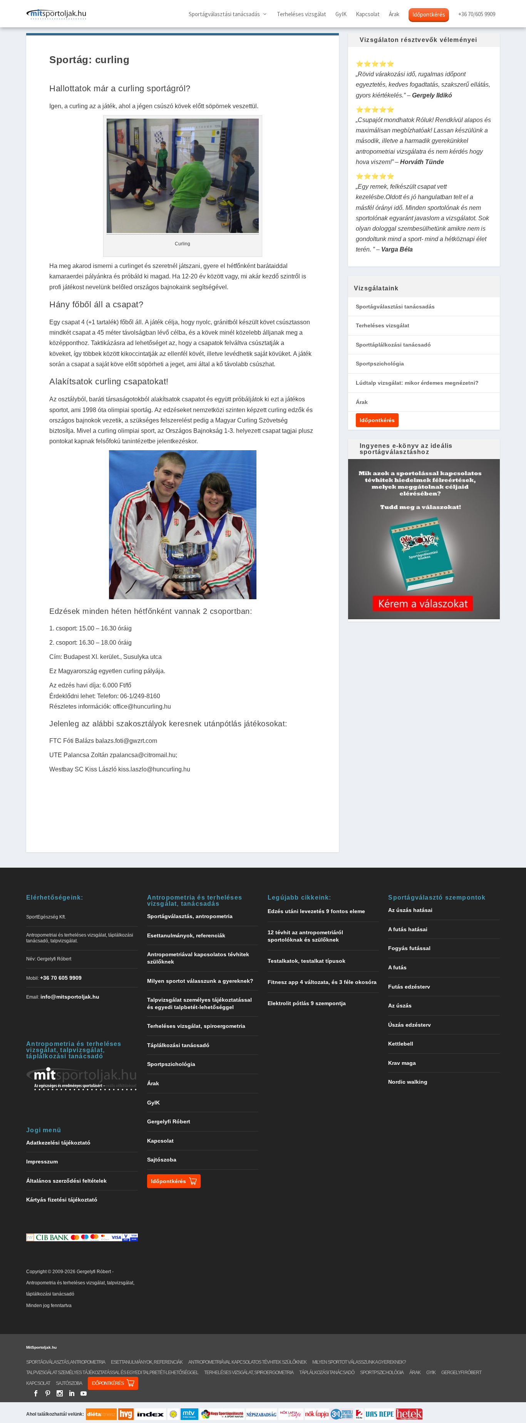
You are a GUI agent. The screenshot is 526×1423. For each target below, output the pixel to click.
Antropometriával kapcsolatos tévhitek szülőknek (247, 1362)
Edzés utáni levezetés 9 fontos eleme (316, 911)
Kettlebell (400, 1044)
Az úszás (400, 1005)
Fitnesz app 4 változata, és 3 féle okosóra (322, 982)
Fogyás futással (409, 948)
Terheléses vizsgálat (301, 14)
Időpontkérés (428, 14)
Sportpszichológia (380, 363)
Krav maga (402, 1063)
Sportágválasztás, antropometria (190, 916)
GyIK (341, 14)
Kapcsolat (368, 14)
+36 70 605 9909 (61, 978)
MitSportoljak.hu (41, 1347)
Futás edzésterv (409, 987)
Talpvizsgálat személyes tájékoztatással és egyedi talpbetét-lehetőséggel (112, 1372)
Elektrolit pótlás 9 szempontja (307, 1003)
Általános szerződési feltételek (66, 1181)
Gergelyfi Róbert (168, 1121)
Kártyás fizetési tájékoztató (61, 1200)
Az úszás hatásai (410, 910)
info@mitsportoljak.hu (69, 997)
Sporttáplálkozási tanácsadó (393, 345)
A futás (397, 967)
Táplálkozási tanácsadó (178, 1045)
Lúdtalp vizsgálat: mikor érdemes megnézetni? (417, 383)
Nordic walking (407, 1082)
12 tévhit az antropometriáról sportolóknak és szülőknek (305, 935)
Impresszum (42, 1161)
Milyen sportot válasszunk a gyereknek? (200, 981)
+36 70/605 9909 (476, 14)
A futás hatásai (407, 929)
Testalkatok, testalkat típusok (306, 961)
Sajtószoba (161, 1160)
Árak (394, 14)
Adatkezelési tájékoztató (58, 1143)
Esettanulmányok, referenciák (186, 935)
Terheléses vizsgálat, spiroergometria (196, 1026)
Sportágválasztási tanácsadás (224, 14)
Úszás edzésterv (409, 1025)
